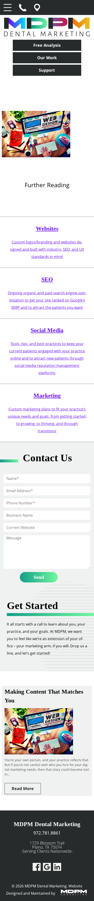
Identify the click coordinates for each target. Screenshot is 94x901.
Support (47, 70)
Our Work (47, 57)
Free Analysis (47, 45)
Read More (23, 788)
